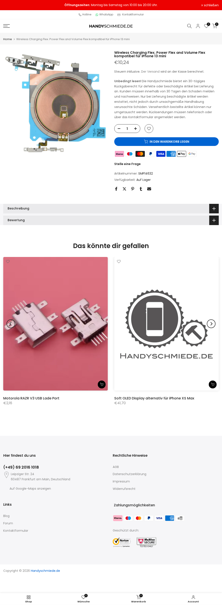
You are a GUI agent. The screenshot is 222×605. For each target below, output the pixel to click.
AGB (116, 467)
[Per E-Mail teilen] (149, 189)
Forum (8, 523)
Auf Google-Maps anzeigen (30, 488)
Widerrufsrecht (124, 489)
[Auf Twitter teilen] (124, 189)
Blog (6, 516)
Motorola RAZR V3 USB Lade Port (31, 398)
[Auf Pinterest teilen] (133, 189)
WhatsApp (106, 14)
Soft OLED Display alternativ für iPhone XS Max (154, 398)
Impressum (121, 481)
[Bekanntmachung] (111, 5)
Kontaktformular (133, 14)
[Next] (211, 323)
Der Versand (150, 71)
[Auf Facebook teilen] (116, 189)
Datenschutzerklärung (129, 474)
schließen (13, 5)
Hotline (87, 14)
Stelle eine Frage (127, 164)
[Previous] (11, 323)
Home (7, 39)
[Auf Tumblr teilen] (141, 189)
